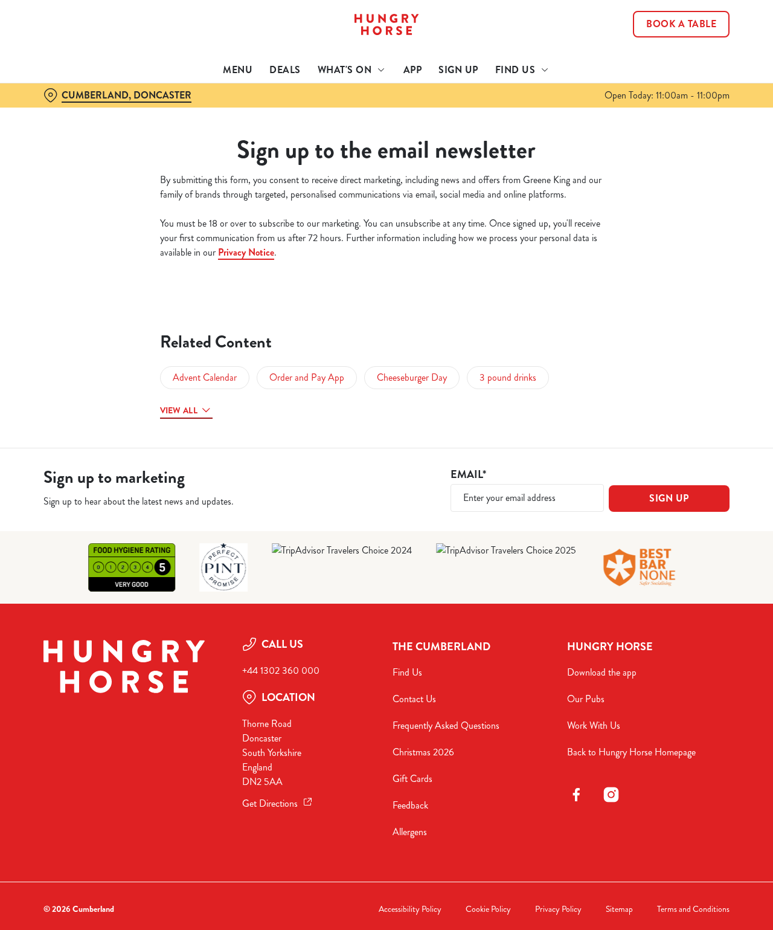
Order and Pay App (306, 377)
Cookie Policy (488, 909)
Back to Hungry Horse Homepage (631, 752)
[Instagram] (611, 795)
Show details (628, 136)
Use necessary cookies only (672, 71)
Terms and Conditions (693, 909)
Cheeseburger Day (412, 377)
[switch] (347, 136)
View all (178, 410)
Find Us (407, 672)
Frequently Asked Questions (446, 725)
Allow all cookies (672, 32)
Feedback (410, 805)
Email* (468, 475)
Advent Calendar (205, 377)
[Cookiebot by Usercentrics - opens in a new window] (78, 137)
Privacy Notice (246, 252)
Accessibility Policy (410, 909)
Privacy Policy (558, 909)
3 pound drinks (508, 377)
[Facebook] (576, 795)
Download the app (602, 672)
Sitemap (619, 909)
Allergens (410, 832)
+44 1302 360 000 (280, 670)
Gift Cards (412, 779)
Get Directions (270, 803)
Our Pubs (586, 699)
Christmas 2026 (423, 752)
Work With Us (593, 725)
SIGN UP (669, 498)
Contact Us (414, 699)
